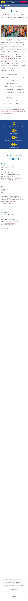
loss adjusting (6, 54)
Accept (14, 592)
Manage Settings (14, 589)
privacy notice (12, 580)
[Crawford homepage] (8, 5)
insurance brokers (7, 113)
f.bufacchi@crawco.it (10, 201)
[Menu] (25, 5)
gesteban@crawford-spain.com (13, 178)
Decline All (14, 596)
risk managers (19, 111)
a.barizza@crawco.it (10, 223)
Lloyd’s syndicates (10, 111)
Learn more (22, 1)
